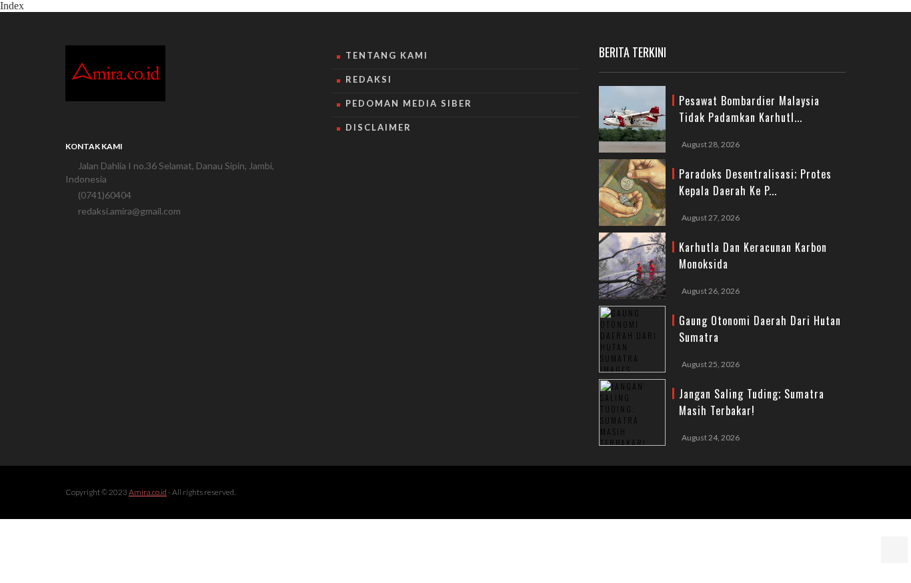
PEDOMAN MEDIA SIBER (408, 103)
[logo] (115, 73)
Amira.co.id (148, 492)
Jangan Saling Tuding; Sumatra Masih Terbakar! (751, 402)
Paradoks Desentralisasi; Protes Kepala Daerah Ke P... (755, 182)
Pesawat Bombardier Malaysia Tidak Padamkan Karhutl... (749, 109)
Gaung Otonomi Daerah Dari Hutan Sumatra (760, 328)
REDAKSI (368, 79)
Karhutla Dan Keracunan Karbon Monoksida (753, 255)
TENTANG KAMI (386, 55)
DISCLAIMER (378, 127)
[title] (632, 119)
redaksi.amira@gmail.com (129, 211)
